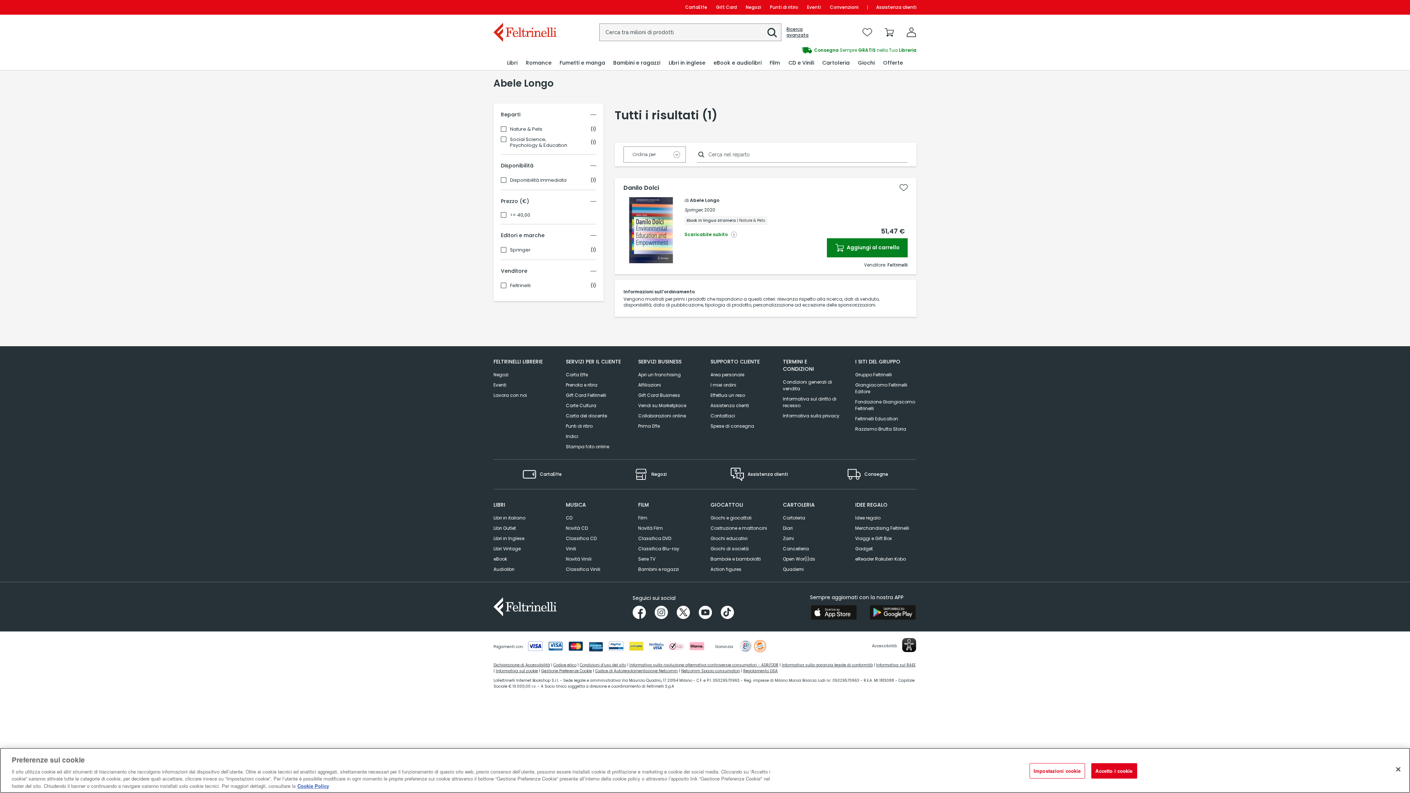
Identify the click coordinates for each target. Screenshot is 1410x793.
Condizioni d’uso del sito (603, 665)
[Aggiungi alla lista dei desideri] (903, 187)
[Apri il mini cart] (889, 32)
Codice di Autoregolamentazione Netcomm (636, 671)
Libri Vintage (507, 549)
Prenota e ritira (581, 385)
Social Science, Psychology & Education (538, 142)
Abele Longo (704, 200)
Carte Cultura (581, 405)
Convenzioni (844, 7)
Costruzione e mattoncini (739, 528)
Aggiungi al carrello (873, 247)
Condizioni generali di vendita (807, 385)
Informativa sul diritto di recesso (809, 402)
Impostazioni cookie (1057, 770)
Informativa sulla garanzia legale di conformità (827, 665)
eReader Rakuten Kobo (880, 559)
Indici (572, 436)
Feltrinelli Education (876, 419)
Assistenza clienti (896, 7)
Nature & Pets (526, 129)
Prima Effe (649, 426)
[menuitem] (512, 63)
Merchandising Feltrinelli (882, 528)
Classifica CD (581, 538)
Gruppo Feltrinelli (873, 375)
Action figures (726, 569)
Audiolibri (504, 569)
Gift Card (726, 7)
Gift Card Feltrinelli (586, 395)
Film (642, 518)
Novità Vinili (579, 559)
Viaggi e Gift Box (873, 538)
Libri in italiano (509, 518)
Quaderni (793, 569)
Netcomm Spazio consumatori (710, 671)
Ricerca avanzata (798, 32)
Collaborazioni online (662, 416)
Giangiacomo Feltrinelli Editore (881, 388)
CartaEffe (696, 7)
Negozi (753, 7)
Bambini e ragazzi (658, 569)
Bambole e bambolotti (736, 559)
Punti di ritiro (784, 7)
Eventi (814, 7)
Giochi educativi (729, 538)
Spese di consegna (732, 426)
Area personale (727, 375)
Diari (788, 528)
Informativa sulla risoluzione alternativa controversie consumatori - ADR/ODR (703, 665)
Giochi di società (730, 549)
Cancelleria (796, 549)
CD (569, 518)
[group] (810, 50)
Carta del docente (586, 416)
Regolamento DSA (760, 671)
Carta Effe (577, 375)
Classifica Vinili (583, 569)
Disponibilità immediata (538, 180)
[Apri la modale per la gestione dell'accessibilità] (909, 645)
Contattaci (723, 416)
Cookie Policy (313, 785)
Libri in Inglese (509, 538)
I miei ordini (723, 385)
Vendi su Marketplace (662, 405)
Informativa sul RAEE (895, 665)
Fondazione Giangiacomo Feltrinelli (885, 405)
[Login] (911, 32)
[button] (772, 32)
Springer (520, 250)
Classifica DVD (654, 538)
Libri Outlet (505, 528)
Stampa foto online (587, 446)
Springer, (693, 210)
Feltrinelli (520, 286)
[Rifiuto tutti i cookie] (1398, 769)
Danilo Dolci (641, 188)
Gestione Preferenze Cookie (566, 671)
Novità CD (577, 528)
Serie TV (646, 559)
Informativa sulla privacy (811, 416)
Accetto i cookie (1113, 770)
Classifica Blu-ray (658, 549)
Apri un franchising (659, 375)
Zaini (788, 538)
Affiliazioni (649, 385)
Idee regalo (868, 518)
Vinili (571, 549)
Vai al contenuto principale (524, 7)
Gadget (864, 549)
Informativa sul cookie (517, 671)
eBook (500, 559)
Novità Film (650, 528)
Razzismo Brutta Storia (880, 429)
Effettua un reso (728, 395)
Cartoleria (794, 518)
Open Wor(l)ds (799, 559)
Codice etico (564, 665)
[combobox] (690, 32)
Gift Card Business (659, 395)
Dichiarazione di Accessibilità (522, 665)
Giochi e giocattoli (731, 518)
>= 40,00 (520, 215)
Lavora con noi (510, 395)
